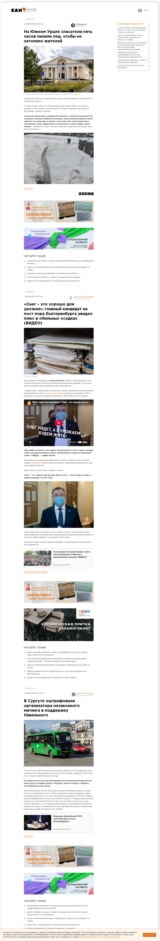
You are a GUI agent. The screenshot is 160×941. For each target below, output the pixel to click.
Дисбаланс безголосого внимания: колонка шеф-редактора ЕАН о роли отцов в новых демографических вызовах (132, 46)
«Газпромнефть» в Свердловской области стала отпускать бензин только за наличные (132, 30)
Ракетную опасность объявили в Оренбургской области (52, 273)
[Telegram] (86, 193)
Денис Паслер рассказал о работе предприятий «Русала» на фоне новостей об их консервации (57, 654)
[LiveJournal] (92, 193)
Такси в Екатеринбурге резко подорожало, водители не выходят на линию (58, 268)
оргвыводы (36, 463)
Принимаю (149, 935)
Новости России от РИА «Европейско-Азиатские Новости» (18, 10)
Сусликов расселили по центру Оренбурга (131, 66)
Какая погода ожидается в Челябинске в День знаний (51, 678)
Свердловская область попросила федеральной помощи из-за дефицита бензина (60, 262)
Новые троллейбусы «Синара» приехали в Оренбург (51, 928)
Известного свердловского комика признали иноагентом (53, 281)
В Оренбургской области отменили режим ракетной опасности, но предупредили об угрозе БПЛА (57, 907)
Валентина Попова (85, 693)
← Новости (29, 19)
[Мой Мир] (89, 193)
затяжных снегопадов (54, 393)
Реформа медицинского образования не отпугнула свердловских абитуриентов (57, 673)
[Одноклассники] (83, 193)
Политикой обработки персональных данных (99, 937)
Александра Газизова (84, 297)
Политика (28, 572)
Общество (28, 189)
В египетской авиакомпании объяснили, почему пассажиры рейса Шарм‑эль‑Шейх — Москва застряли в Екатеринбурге (57, 660)
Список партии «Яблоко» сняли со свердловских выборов (53, 277)
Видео (44, 572)
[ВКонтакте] (80, 193)
